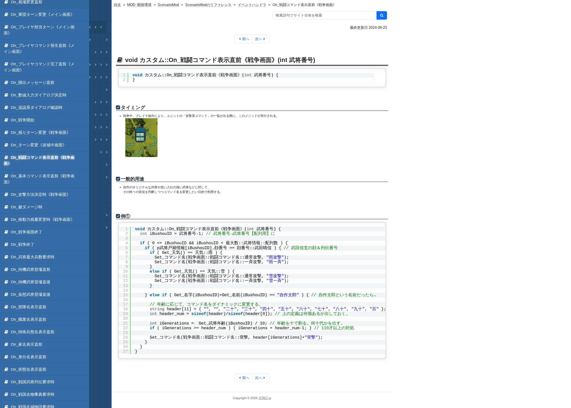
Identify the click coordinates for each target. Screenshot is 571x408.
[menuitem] (44, 14)
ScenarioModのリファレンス (208, 5)
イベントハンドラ (252, 5)
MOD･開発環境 (139, 5)
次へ (258, 39)
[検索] (382, 15)
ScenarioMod (168, 5)
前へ (245, 39)
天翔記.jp (265, 398)
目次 (117, 5)
